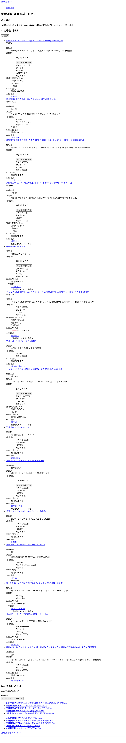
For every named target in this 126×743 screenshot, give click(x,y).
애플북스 (15, 241)
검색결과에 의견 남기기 (11, 733)
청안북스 (15, 645)
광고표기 (5, 36)
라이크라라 (16, 180)
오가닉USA (16, 96)
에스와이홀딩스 (18, 366)
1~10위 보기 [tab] (6, 698)
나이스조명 (16, 287)
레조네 (14, 422)
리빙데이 (15, 336)
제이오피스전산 (18, 609)
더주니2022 (16, 137)
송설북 (14, 542)
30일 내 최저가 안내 (24, 62)
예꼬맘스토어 (17, 506)
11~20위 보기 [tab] (18, 698)
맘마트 (14, 578)
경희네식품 (16, 458)
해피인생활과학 (18, 680)
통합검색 (10, 8)
